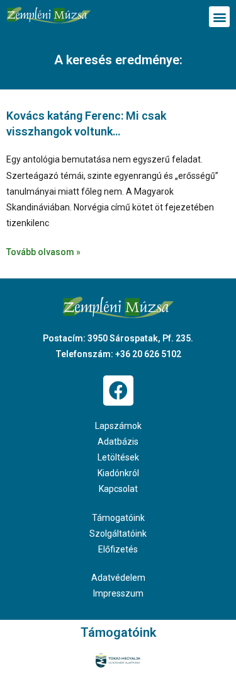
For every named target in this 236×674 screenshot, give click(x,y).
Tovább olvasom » (43, 252)
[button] (219, 16)
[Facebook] (118, 390)
